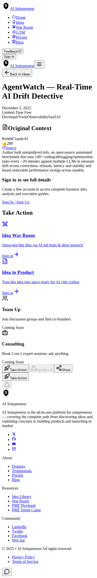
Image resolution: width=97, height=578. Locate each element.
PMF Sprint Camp (26, 510)
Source (10, 148)
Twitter (17, 531)
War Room (20, 501)
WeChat (18, 540)
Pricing (17, 475)
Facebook (19, 536)
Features (18, 466)
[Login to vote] (7, 385)
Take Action (18, 370)
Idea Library (21, 496)
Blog (16, 480)
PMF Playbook (24, 505)
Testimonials (22, 471)
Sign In (9, 56)
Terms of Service (25, 561)
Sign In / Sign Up (16, 202)
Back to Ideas (20, 74)
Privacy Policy (23, 557)
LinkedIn (19, 527)
